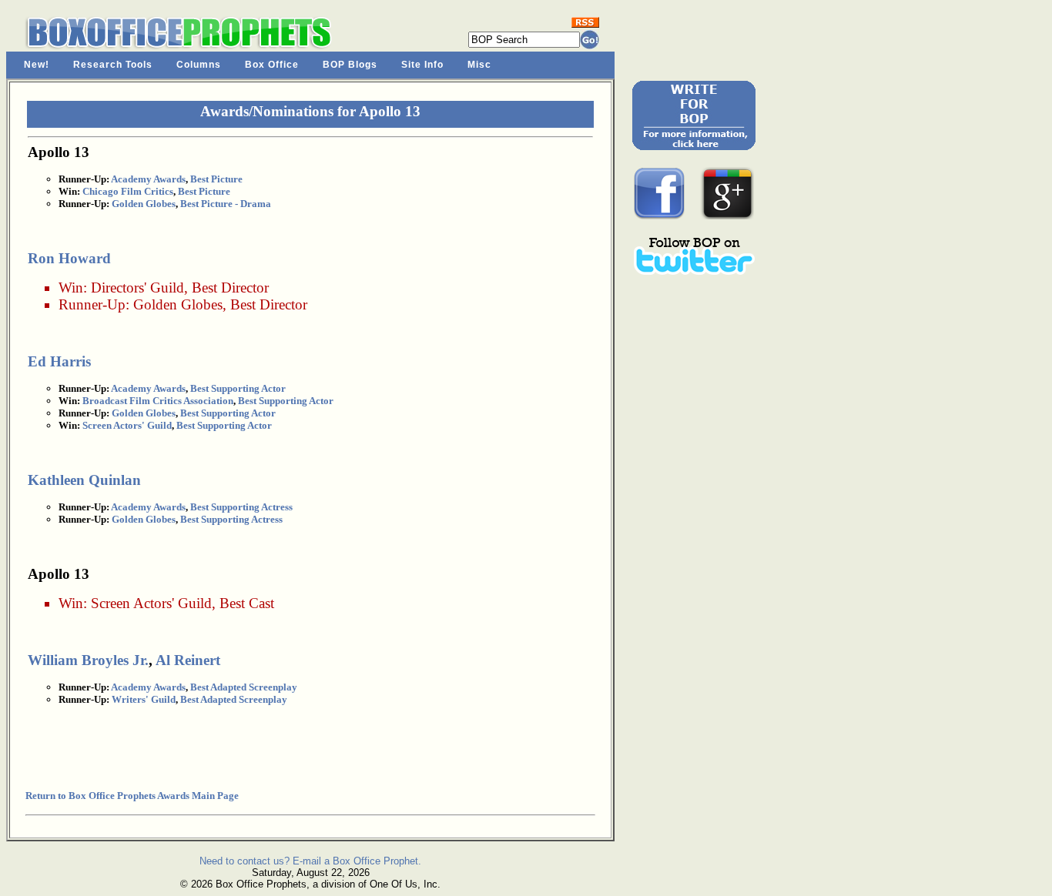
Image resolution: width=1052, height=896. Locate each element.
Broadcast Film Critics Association (157, 400)
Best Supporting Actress (241, 507)
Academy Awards (148, 179)
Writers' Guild (144, 699)
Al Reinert (188, 660)
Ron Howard (69, 258)
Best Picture (216, 179)
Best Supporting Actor (238, 388)
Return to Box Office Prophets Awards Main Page (132, 795)
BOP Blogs (350, 64)
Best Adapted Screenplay (243, 687)
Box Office (272, 64)
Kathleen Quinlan (84, 480)
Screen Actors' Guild (127, 425)
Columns (198, 64)
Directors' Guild (137, 287)
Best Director (230, 287)
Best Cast (246, 603)
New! (36, 64)
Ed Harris (59, 361)
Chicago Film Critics (127, 191)
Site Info (422, 64)
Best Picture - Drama (225, 203)
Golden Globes (144, 203)
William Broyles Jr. (88, 660)
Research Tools (112, 64)
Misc (479, 64)
